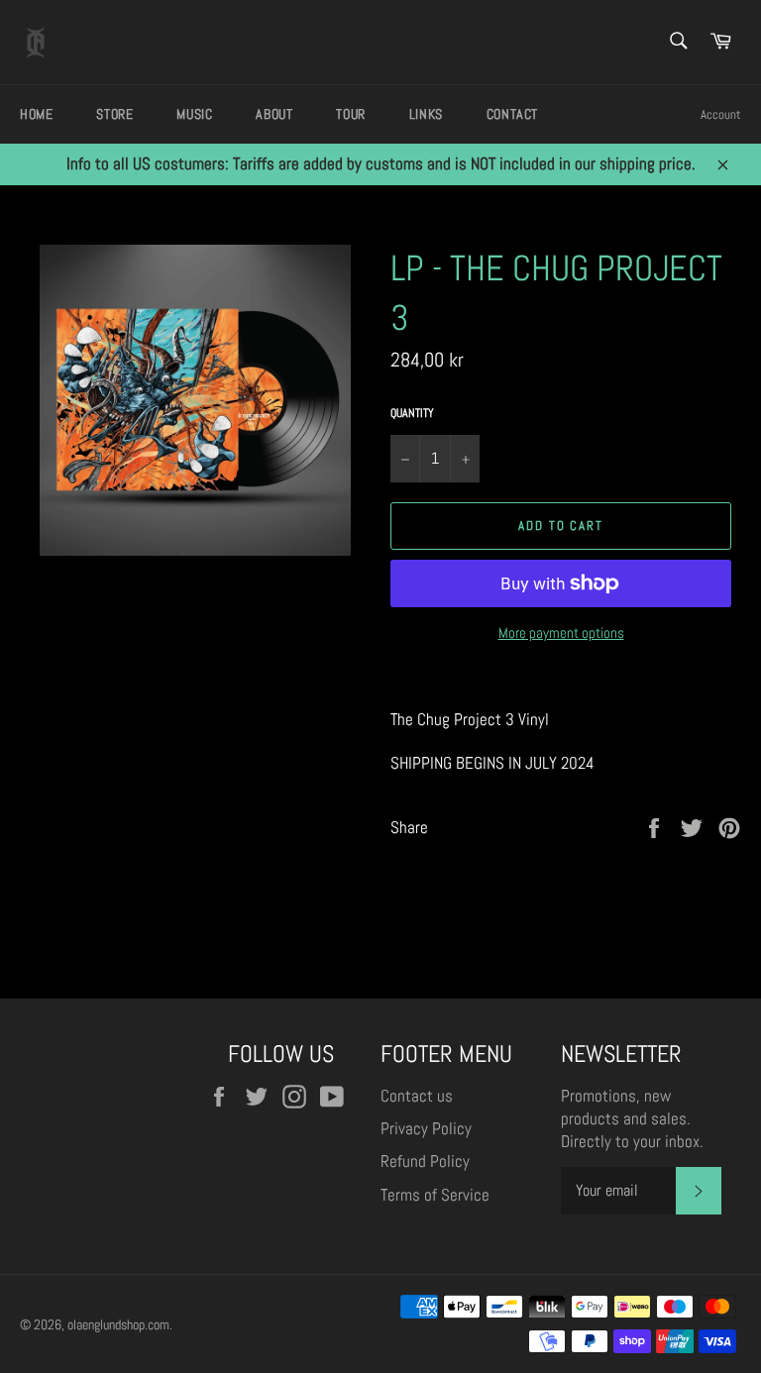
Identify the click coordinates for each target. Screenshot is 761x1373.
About (274, 114)
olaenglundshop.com (118, 1325)
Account (721, 114)
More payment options (561, 632)
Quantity (412, 413)
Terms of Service (434, 1195)
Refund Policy (425, 1161)
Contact (512, 114)
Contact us (416, 1096)
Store (114, 114)
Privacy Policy (426, 1128)
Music (194, 114)
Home (36, 114)
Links (426, 114)
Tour (350, 114)
